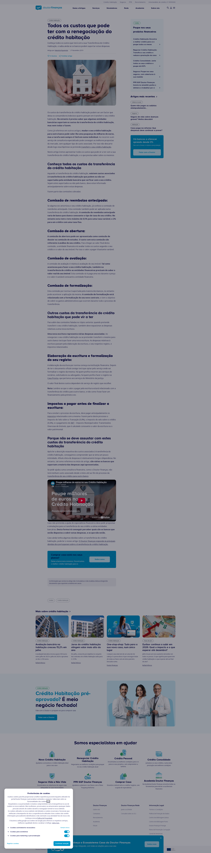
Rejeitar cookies (13, 843)
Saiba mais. (56, 823)
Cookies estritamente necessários (22, 828)
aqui (48, 801)
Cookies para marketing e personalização (25, 836)
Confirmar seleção (62, 843)
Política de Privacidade (44, 818)
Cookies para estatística (19, 832)
